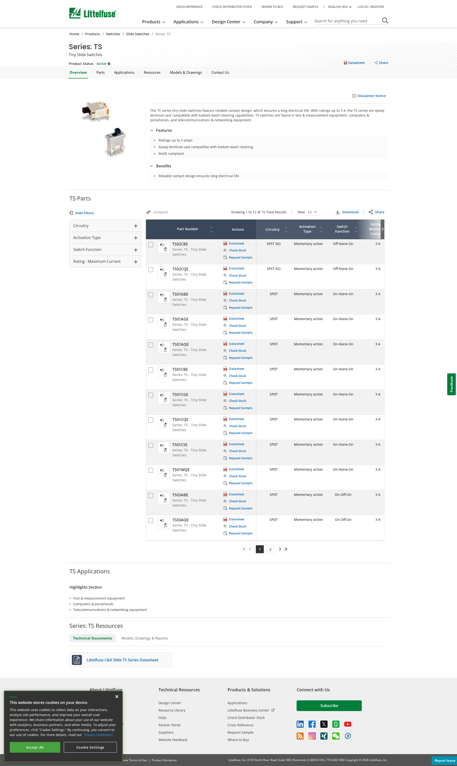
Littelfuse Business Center (248, 710)
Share (379, 212)
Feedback (451, 384)
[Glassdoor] (335, 724)
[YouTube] (347, 724)
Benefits (163, 166)
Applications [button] (186, 21)
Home (74, 34)
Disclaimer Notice (372, 95)
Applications (237, 703)
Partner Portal (170, 725)
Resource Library (172, 710)
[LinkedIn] (300, 724)
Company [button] (263, 21)
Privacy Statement (98, 734)
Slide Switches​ (137, 34)
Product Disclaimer (164, 760)
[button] (107, 128)
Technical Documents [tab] (92, 638)
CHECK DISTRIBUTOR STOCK (232, 7)
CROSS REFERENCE (189, 7)
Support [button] (294, 21)
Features (164, 130)
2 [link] (270, 549)
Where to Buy (238, 739)
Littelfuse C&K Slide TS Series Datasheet (122, 660)
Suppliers (166, 732)
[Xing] (324, 736)
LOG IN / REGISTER (371, 7)
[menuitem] (155, 21)
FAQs (163, 717)
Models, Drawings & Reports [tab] (144, 638)
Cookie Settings (90, 747)
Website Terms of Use (132, 760)
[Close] (117, 696)
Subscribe (329, 705)
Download (350, 212)
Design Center (170, 703)
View (302, 212)
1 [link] (260, 549)
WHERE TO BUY (272, 7)
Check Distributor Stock (246, 717)
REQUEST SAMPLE (305, 7)
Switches (113, 34)
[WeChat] (335, 736)
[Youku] (347, 736)
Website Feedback (173, 739)
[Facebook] (312, 724)
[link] (279, 549)
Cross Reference (240, 725)
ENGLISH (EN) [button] (338, 7)
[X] (324, 724)
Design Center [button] (226, 21)
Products (92, 34)
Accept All (35, 747)
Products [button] (151, 21)
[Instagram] (312, 736)
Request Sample (240, 732)
